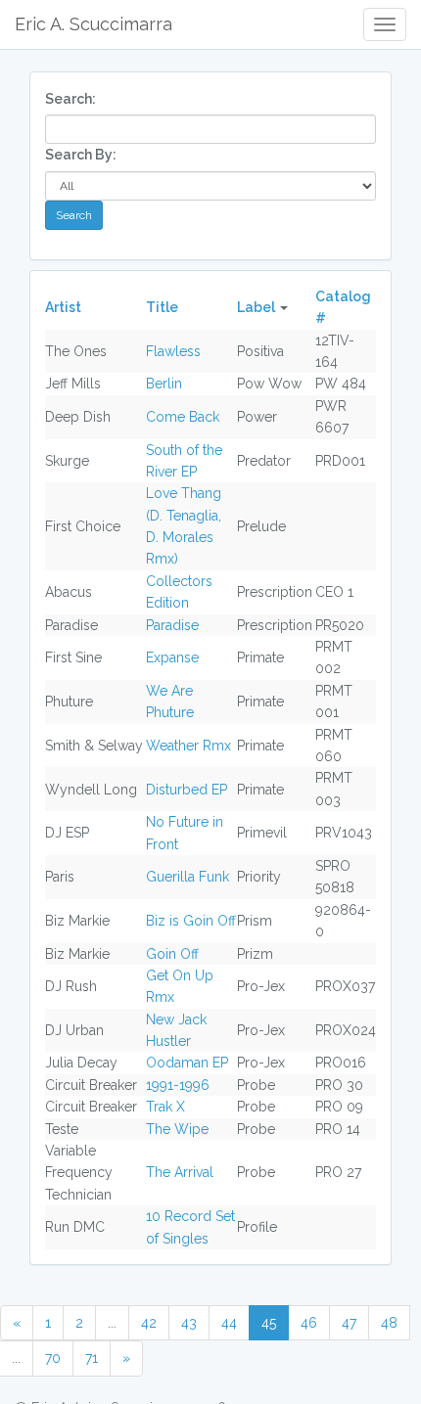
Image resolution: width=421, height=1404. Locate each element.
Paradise (172, 625)
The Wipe (177, 1129)
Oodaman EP (187, 1062)
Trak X (165, 1106)
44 (229, 1323)
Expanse (172, 657)
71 (91, 1358)
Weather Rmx (188, 745)
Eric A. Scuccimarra (93, 24)
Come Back (182, 417)
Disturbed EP (186, 789)
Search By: (81, 154)
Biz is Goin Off (191, 920)
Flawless (173, 351)
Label (256, 307)
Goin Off (172, 954)
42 (149, 1323)
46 (309, 1323)
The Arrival (179, 1172)
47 (349, 1323)
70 (53, 1358)
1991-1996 (178, 1085)
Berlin (164, 383)
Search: (70, 99)
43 (189, 1323)
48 (389, 1323)
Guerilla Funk (187, 876)
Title (162, 307)
